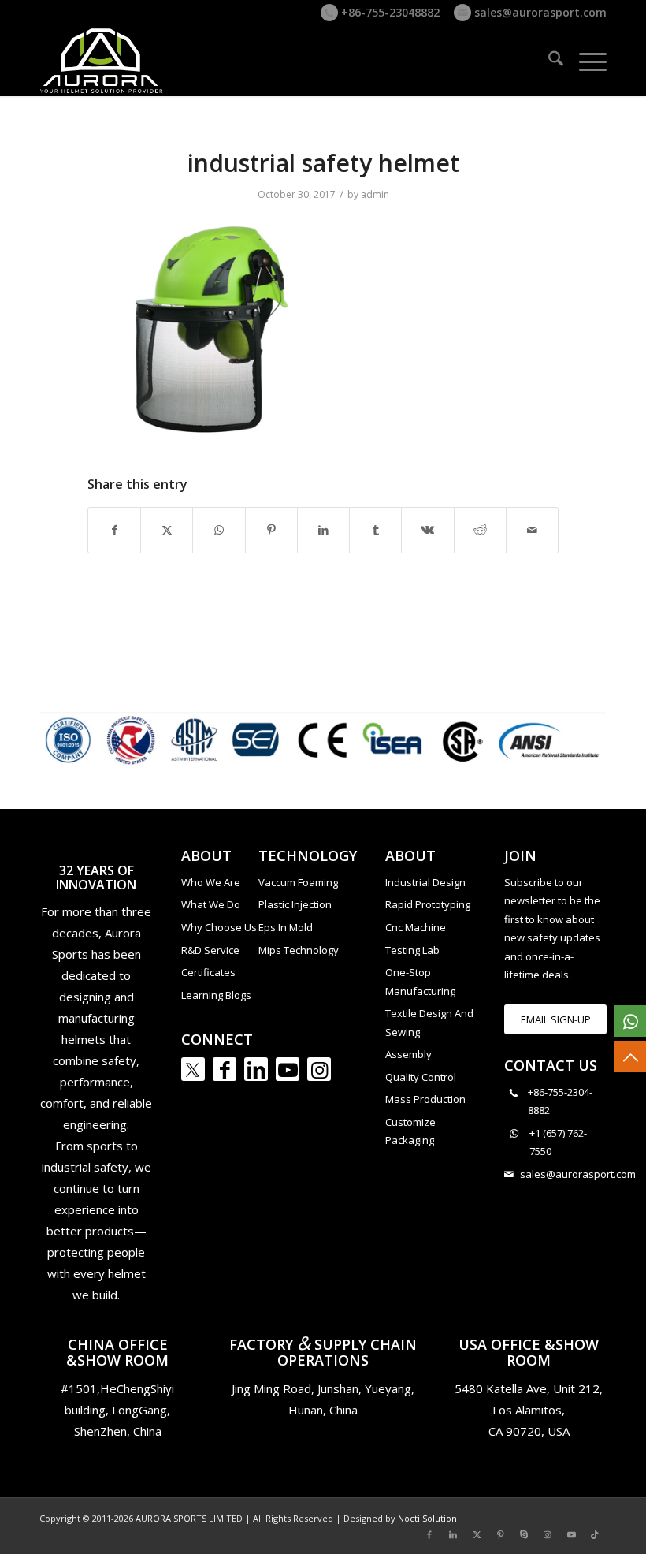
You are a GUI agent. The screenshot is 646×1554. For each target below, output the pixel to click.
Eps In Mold (285, 927)
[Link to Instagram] (319, 1069)
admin (375, 194)
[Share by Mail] (532, 530)
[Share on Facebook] (114, 530)
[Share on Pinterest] (271, 530)
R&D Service (210, 950)
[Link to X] (476, 1534)
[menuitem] (548, 60)
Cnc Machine (415, 927)
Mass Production (425, 1099)
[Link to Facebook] (224, 1069)
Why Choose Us (219, 927)
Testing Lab (412, 950)
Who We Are (210, 882)
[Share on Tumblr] (375, 530)
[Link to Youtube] (287, 1069)
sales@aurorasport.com (539, 12)
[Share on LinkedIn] (323, 530)
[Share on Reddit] (480, 530)
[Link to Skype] (524, 1534)
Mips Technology (298, 950)
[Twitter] (193, 1069)
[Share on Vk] (427, 530)
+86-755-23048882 (389, 12)
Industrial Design (425, 882)
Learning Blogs (216, 995)
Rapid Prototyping (427, 904)
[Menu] (585, 60)
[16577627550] (630, 1021)
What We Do (210, 904)
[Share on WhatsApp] (218, 530)
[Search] (548, 60)
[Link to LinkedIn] (256, 1069)
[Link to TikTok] (595, 1534)
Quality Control (420, 1077)
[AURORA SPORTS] (102, 60)
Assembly (408, 1054)
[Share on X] (166, 530)
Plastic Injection (295, 904)
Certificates (208, 972)
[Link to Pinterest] (500, 1534)
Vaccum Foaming (298, 882)
